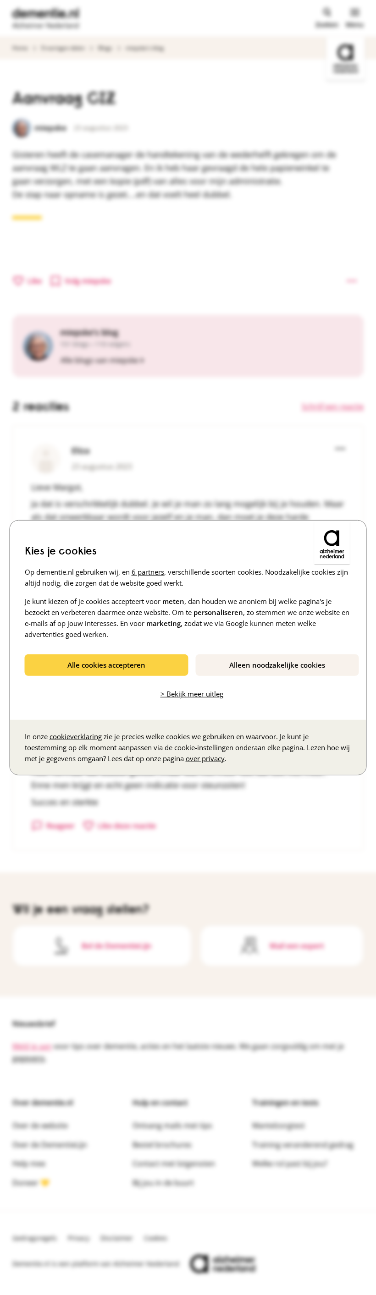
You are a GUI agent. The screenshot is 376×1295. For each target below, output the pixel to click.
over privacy (205, 758)
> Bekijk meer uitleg (191, 693)
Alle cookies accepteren (106, 664)
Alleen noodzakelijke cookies (277, 664)
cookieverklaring (76, 736)
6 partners (148, 571)
